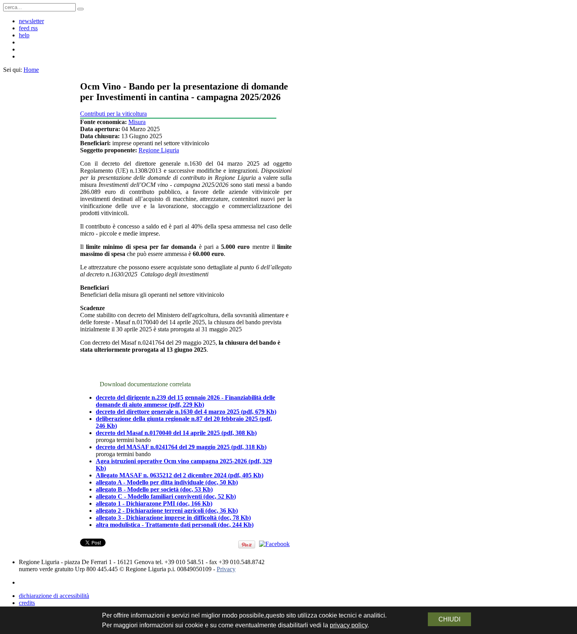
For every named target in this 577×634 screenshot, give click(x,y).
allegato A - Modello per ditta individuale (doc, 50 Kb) (167, 482)
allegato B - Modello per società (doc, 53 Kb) (154, 489)
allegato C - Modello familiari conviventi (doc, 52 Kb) (166, 496)
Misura (137, 122)
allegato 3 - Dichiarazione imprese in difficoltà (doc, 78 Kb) (173, 517)
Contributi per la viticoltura (113, 113)
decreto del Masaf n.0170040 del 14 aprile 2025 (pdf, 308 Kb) (176, 432)
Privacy (226, 569)
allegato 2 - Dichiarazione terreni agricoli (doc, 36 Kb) (167, 510)
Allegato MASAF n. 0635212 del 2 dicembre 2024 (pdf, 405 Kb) (179, 475)
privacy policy (348, 625)
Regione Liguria (159, 150)
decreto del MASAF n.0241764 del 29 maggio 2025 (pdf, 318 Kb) (181, 447)
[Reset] (80, 9)
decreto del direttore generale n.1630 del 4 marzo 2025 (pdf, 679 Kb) (186, 411)
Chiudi (449, 619)
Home (31, 69)
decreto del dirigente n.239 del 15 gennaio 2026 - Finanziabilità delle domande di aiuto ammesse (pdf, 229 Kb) (185, 401)
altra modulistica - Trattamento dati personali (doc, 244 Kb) (175, 524)
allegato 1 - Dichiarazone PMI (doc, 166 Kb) (154, 503)
